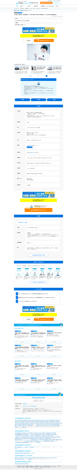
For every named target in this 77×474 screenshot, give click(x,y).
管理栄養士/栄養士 (47, 466)
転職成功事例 (35, 6)
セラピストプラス (53, 466)
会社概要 (38, 99)
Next (46, 76)
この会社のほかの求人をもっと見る (38, 255)
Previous (30, 76)
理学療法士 (19, 466)
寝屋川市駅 (32, 152)
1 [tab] (38, 59)
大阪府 (31, 8)
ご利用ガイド (21, 6)
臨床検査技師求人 (27, 8)
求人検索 (28, 6)
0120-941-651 (33, 2)
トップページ (17, 6)
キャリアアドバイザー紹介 (50, 6)
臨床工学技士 (36, 466)
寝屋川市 (34, 8)
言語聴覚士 (27, 466)
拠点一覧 (57, 6)
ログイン (56, 2)
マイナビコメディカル (16, 8)
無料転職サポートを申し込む (46, 2)
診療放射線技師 (41, 466)
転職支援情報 (43, 6)
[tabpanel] (38, 52)
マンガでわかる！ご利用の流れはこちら (38, 282)
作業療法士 (23, 466)
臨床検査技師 (22, 8)
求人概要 (22, 99)
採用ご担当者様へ (50, 0)
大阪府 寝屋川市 (29, 145)
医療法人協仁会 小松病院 (23, 222)
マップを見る (29, 147)
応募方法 (54, 99)
